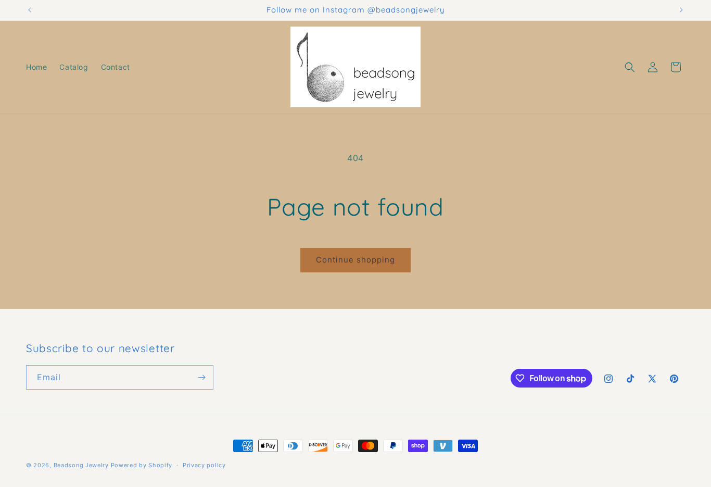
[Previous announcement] (29, 10)
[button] (629, 67)
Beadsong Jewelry (81, 465)
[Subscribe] (201, 377)
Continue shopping (355, 260)
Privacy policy (204, 465)
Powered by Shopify (142, 465)
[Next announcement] (681, 10)
